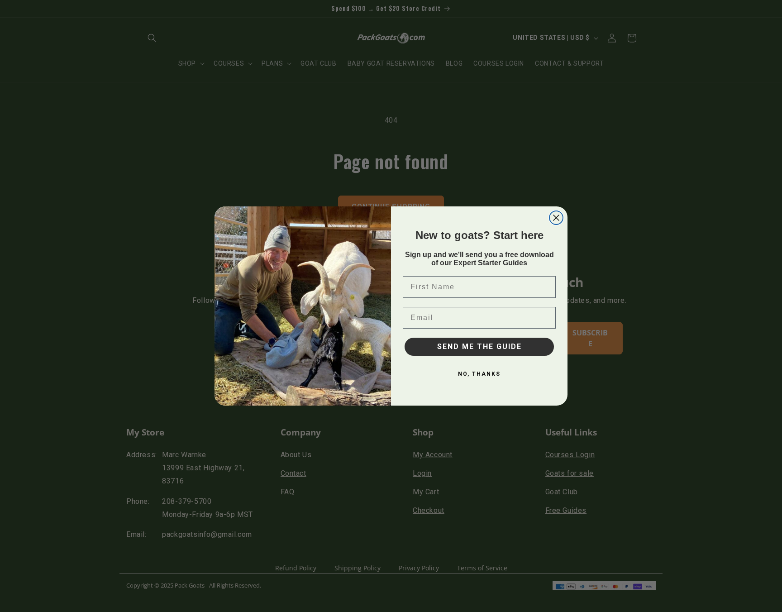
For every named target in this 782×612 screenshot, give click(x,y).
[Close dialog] (556, 218)
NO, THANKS (479, 374)
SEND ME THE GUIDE (479, 346)
